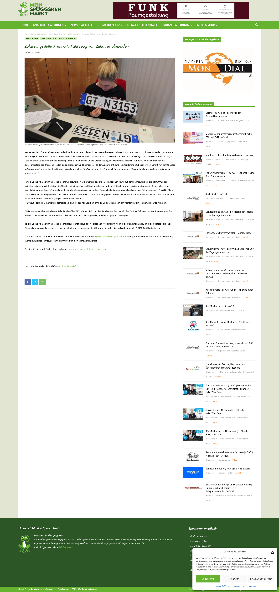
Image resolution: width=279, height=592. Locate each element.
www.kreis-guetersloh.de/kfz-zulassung (88, 249)
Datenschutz (239, 586)
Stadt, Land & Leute (57, 34)
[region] (181, 10)
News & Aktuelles (38, 34)
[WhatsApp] (42, 282)
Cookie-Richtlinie (222, 586)
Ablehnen (234, 579)
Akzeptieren (208, 579)
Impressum (253, 586)
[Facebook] (28, 282)
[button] (272, 551)
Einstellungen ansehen (261, 579)
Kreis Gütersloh (69, 266)
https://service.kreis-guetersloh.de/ (110, 237)
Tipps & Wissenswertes (67, 38)
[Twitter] (35, 282)
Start (26, 34)
